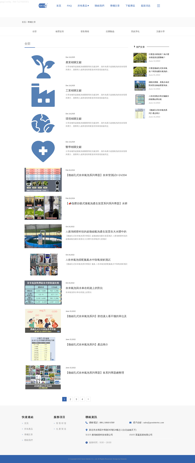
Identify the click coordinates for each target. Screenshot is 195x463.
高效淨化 (135, 31)
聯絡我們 (99, 5)
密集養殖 (85, 31)
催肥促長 (59, 31)
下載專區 (130, 5)
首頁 (58, 5)
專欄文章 (115, 5)
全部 (34, 31)
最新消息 (145, 5)
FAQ (69, 5)
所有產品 (82, 5)
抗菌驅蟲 (110, 31)
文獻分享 (160, 31)
